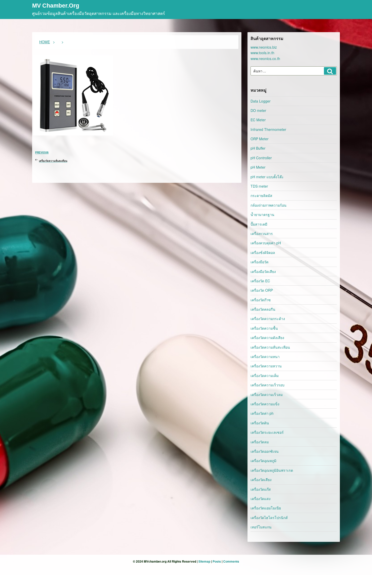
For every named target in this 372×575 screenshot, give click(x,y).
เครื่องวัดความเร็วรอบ (267, 384)
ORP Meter (259, 138)
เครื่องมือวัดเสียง (263, 271)
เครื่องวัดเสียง (261, 479)
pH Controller (261, 157)
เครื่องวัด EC (260, 280)
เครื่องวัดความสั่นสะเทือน (270, 347)
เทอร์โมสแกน (261, 526)
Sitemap (204, 561)
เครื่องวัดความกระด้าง (268, 318)
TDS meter (259, 186)
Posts (217, 561)
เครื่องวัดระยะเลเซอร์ (267, 432)
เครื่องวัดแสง (261, 498)
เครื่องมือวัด (259, 261)
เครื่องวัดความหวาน (266, 365)
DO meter (258, 110)
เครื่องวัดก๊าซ (261, 299)
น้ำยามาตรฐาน (262, 214)
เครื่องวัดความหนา (265, 356)
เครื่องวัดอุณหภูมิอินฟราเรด (272, 470)
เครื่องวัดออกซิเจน (265, 451)
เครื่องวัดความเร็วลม (267, 394)
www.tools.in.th (262, 52)
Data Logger (261, 101)
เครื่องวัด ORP (262, 290)
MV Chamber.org (55, 6)
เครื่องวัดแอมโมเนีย (266, 507)
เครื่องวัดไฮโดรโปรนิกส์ (269, 517)
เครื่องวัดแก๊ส (261, 489)
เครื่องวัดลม (260, 441)
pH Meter (258, 167)
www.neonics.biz (264, 47)
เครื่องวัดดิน (260, 422)
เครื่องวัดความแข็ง (265, 403)
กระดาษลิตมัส (261, 195)
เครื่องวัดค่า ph (262, 413)
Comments (231, 561)
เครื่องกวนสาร (262, 233)
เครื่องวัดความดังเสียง (267, 337)
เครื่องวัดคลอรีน (263, 309)
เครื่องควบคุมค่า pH (266, 242)
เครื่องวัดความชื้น (264, 328)
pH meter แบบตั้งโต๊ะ (267, 176)
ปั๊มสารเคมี (259, 224)
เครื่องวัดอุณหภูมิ (263, 460)
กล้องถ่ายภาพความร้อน (268, 205)
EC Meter (258, 119)
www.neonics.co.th (265, 58)
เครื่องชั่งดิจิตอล (263, 252)
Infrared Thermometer (268, 129)
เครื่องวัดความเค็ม (265, 375)
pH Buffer (258, 148)
